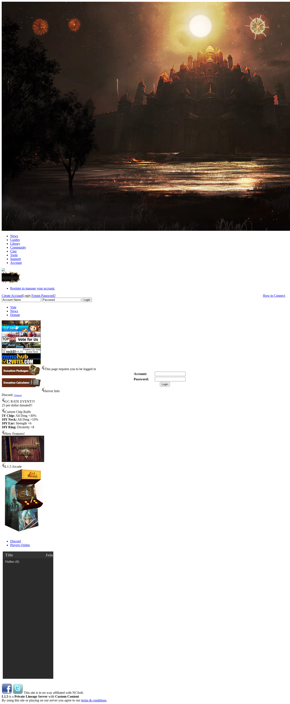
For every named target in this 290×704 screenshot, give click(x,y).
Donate (15, 315)
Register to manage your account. (32, 288)
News (14, 236)
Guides (15, 240)
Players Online (20, 545)
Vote (13, 307)
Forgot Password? (43, 295)
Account (16, 263)
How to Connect (274, 295)
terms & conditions (93, 700)
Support (15, 259)
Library (15, 243)
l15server (18, 395)
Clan (13, 251)
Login (165, 384)
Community (18, 247)
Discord (15, 541)
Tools (14, 255)
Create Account (12, 295)
